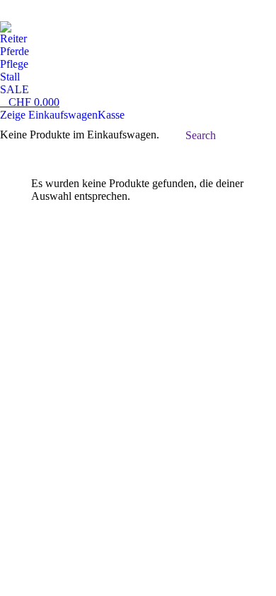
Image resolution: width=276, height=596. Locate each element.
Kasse (111, 115)
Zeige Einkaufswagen (49, 115)
